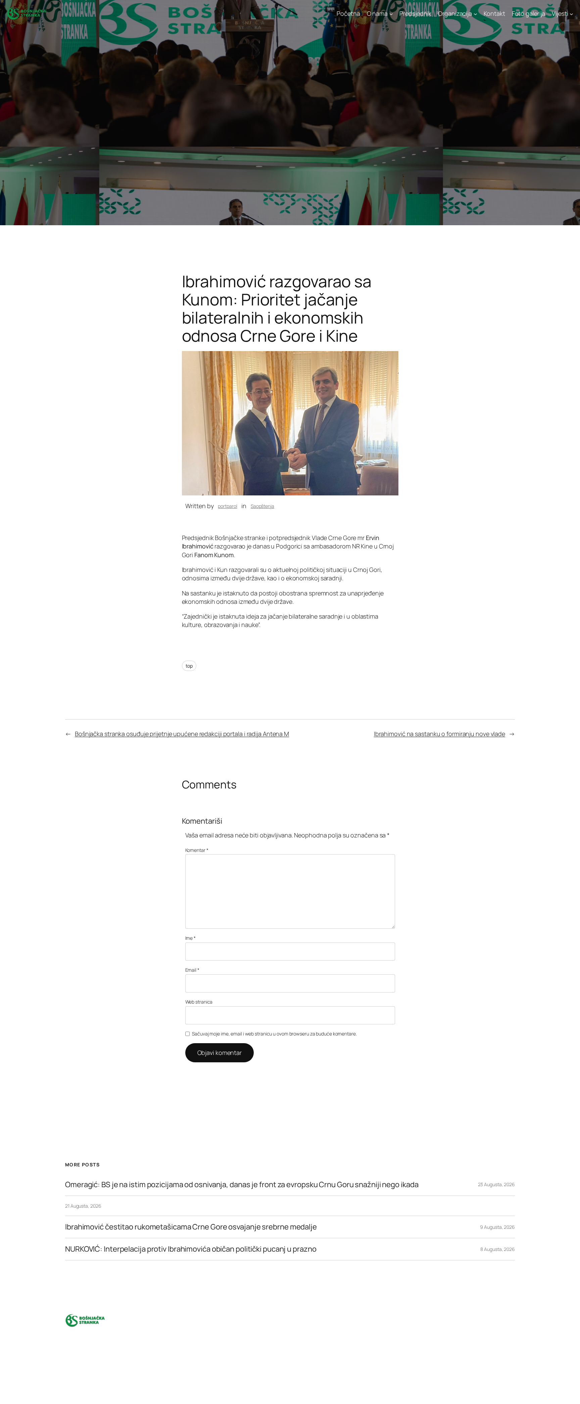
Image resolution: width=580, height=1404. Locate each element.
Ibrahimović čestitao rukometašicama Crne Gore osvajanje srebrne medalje (191, 1227)
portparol (227, 506)
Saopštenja (262, 506)
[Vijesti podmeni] (571, 13)
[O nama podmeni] (391, 13)
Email (192, 970)
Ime (190, 938)
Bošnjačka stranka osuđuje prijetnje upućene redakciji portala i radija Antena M (182, 734)
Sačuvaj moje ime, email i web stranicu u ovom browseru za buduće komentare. (274, 1033)
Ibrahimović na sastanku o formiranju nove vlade (439, 734)
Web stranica (199, 1002)
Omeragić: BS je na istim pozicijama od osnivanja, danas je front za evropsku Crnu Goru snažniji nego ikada (241, 1184)
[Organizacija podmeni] (475, 13)
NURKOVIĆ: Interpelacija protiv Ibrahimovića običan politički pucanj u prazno (191, 1249)
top (189, 666)
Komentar (196, 850)
